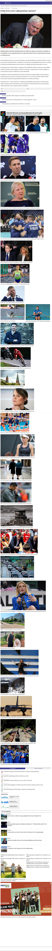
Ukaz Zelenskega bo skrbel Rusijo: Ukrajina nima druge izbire (19, 789)
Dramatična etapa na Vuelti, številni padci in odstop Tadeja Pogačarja (21, 771)
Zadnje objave (38, 768)
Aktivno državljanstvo (5, 5)
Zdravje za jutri (17, 5)
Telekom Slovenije (48, 0)
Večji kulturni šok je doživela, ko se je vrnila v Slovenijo (17, 780)
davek (2, 91)
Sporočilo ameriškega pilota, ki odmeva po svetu (15, 776)
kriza (2, 88)
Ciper (28, 88)
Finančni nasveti (24, 5)
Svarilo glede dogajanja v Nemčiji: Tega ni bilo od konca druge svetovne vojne (23, 784)
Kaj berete (12, 768)
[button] (1, 3)
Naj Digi (12, 5)
